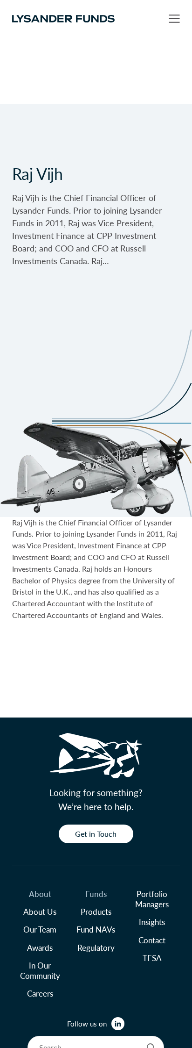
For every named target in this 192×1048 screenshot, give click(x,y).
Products (96, 911)
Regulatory (96, 947)
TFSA (152, 957)
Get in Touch (96, 833)
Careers (40, 993)
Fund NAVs (95, 929)
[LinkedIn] (117, 1023)
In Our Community (40, 970)
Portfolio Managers (152, 899)
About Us (39, 911)
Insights (152, 921)
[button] (174, 18)
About (40, 893)
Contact (151, 940)
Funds (96, 893)
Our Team (39, 929)
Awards (40, 947)
